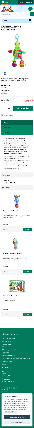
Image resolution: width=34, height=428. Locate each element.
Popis (5, 122)
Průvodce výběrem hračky (9, 350)
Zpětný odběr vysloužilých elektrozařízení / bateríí (16, 358)
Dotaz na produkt (8, 115)
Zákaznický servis (7, 361)
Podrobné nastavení (10, 412)
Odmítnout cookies (17, 422)
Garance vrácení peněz (8, 355)
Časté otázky (5, 353)
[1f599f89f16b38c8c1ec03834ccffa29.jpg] (17, 51)
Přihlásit (21, 2)
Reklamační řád (6, 347)
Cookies (4, 364)
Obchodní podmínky (7, 341)
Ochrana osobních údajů (8, 338)
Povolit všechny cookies (17, 417)
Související (7, 133)
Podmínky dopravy (7, 344)
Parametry (7, 128)
